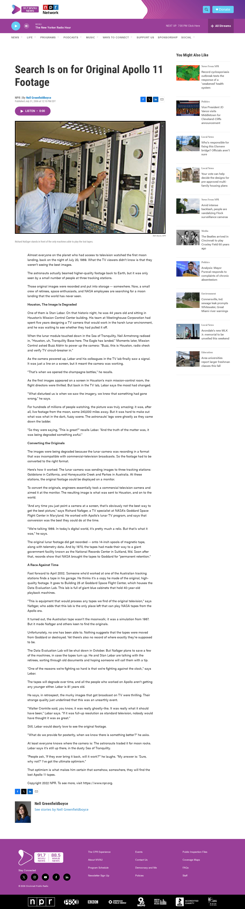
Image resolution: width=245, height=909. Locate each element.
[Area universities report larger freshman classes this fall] (188, 359)
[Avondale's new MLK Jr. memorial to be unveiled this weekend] (188, 331)
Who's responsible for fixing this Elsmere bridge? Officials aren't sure (215, 148)
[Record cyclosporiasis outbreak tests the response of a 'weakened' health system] (188, 73)
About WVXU (95, 859)
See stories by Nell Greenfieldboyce (61, 809)
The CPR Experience (99, 851)
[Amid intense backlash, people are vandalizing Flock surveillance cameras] (188, 206)
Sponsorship (168, 37)
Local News (207, 137)
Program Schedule (98, 867)
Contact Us (141, 859)
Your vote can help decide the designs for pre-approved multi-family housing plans (215, 180)
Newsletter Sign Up (98, 875)
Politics (205, 101)
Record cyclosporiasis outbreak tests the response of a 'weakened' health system (215, 80)
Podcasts (70, 37)
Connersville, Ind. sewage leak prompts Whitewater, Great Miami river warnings (214, 305)
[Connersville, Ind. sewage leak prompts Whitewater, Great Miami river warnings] (188, 300)
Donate (224, 9)
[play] (16, 26)
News (15, 37)
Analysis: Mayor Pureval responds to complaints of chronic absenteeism (215, 274)
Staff (185, 875)
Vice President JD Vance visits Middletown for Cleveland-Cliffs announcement (212, 115)
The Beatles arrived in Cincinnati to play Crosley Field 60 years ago (215, 242)
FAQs (186, 867)
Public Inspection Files (195, 851)
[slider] (32, 26)
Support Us (145, 37)
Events (139, 851)
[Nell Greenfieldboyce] (23, 812)
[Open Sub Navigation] (21, 37)
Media (204, 231)
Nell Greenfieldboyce (38, 97)
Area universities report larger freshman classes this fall (215, 362)
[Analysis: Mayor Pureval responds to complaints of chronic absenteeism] (188, 269)
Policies (139, 875)
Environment (208, 293)
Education (207, 352)
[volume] (26, 26)
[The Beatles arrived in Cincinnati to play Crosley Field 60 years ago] (188, 237)
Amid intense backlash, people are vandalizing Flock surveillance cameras (214, 211)
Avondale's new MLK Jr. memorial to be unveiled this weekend (215, 334)
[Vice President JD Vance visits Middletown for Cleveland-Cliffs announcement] (188, 108)
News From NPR (210, 66)
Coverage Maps (191, 859)
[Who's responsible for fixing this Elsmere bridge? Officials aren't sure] (188, 143)
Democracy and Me (146, 867)
